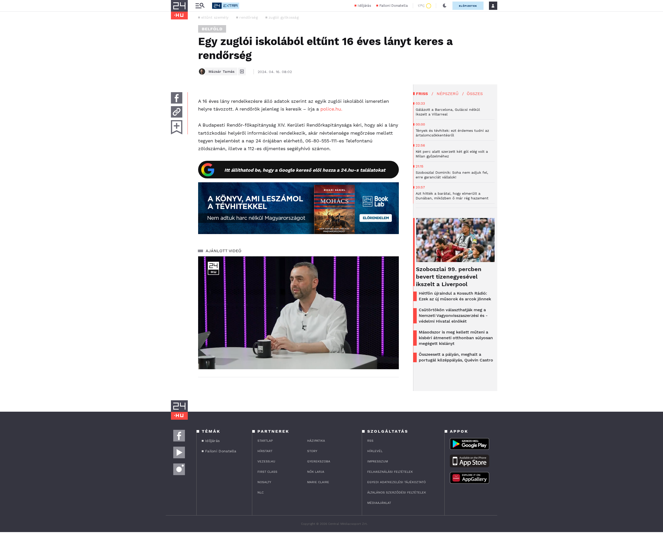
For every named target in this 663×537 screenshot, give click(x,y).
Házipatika (316, 440)
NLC (260, 492)
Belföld (212, 28)
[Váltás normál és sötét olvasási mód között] (445, 6)
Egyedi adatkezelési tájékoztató (396, 482)
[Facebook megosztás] (176, 98)
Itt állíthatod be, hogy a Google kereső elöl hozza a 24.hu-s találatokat (304, 170)
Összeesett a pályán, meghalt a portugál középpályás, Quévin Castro (456, 357)
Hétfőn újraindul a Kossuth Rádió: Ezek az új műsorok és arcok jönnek (455, 296)
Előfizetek (468, 5)
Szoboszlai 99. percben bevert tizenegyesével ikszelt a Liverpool (448, 276)
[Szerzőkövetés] (242, 71)
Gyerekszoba (318, 461)
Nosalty (264, 482)
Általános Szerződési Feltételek (396, 492)
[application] (298, 312)
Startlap (265, 440)
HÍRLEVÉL (375, 451)
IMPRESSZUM (377, 461)
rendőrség (248, 17)
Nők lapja (315, 472)
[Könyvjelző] (176, 127)
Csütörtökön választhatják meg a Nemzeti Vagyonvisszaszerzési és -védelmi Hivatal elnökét (453, 315)
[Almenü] (200, 6)
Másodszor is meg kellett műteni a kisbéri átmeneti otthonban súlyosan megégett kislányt (456, 338)
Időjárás (364, 6)
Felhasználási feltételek (390, 472)
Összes (475, 93)
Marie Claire (318, 482)
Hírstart (264, 451)
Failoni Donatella (393, 6)
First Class (267, 472)
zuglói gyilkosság (284, 17)
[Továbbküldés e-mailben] (176, 112)
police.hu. (332, 109)
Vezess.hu (266, 461)
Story (312, 451)
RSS (370, 440)
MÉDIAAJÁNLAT (379, 503)
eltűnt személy (214, 17)
